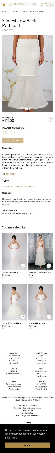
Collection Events (14, 386)
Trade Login (14, 389)
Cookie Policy (27, 413)
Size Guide (11, 174)
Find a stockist (13, 141)
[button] (26, 109)
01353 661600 (31, 405)
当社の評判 (41, 384)
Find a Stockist (14, 356)
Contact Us (41, 361)
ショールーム (14, 358)
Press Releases (41, 371)
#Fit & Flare (7, 186)
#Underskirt (30, 186)
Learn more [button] (11, 437)
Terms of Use (27, 410)
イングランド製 (41, 389)
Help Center (41, 358)
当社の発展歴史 (41, 386)
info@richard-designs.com (30, 408)
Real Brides (13, 361)
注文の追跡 (13, 363)
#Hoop (18, 186)
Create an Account (13, 384)
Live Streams (41, 376)
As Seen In (41, 373)
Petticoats (14, 11)
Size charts (41, 363)
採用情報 (13, 371)
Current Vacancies (13, 373)
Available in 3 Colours (13, 128)
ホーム (4, 11)
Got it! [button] (27, 445)
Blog (41, 356)
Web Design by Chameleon (27, 415)
